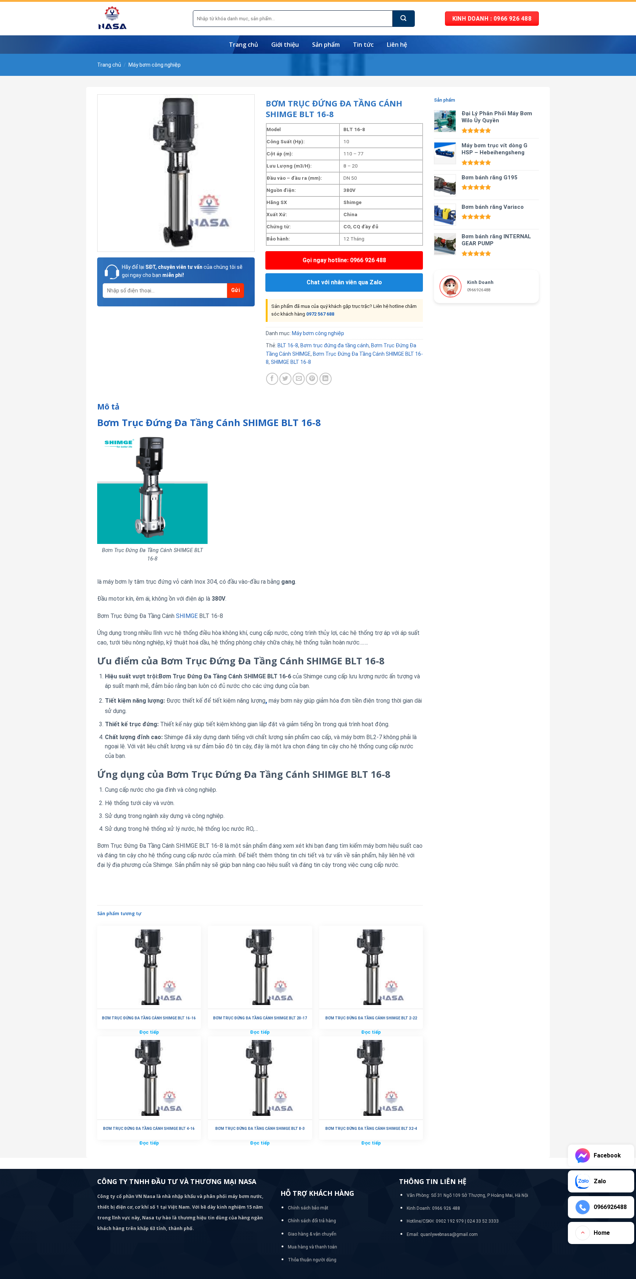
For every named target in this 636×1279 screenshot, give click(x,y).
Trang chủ (243, 45)
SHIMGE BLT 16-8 (291, 362)
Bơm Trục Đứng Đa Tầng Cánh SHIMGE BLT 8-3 (260, 1129)
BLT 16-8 (288, 345)
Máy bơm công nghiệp (154, 65)
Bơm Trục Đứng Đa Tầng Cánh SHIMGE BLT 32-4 (371, 1129)
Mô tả (108, 406)
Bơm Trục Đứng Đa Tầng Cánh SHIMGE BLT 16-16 (149, 1018)
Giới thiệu (285, 45)
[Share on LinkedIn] (325, 379)
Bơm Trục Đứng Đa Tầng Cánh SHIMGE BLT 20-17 (260, 1018)
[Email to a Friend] (299, 379)
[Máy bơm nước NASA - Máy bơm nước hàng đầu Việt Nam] (139, 18)
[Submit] (404, 18)
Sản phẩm (326, 45)
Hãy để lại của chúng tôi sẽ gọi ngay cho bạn (182, 271)
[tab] (108, 407)
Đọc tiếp (149, 1032)
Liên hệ (397, 45)
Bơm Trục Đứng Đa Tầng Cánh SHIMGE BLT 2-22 (371, 1018)
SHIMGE (187, 615)
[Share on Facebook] (272, 379)
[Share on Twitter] (285, 379)
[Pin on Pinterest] (312, 379)
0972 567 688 (320, 314)
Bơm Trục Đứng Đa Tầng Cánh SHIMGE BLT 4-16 (149, 1129)
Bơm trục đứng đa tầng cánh (334, 345)
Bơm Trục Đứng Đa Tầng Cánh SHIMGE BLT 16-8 (209, 422)
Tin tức (363, 45)
